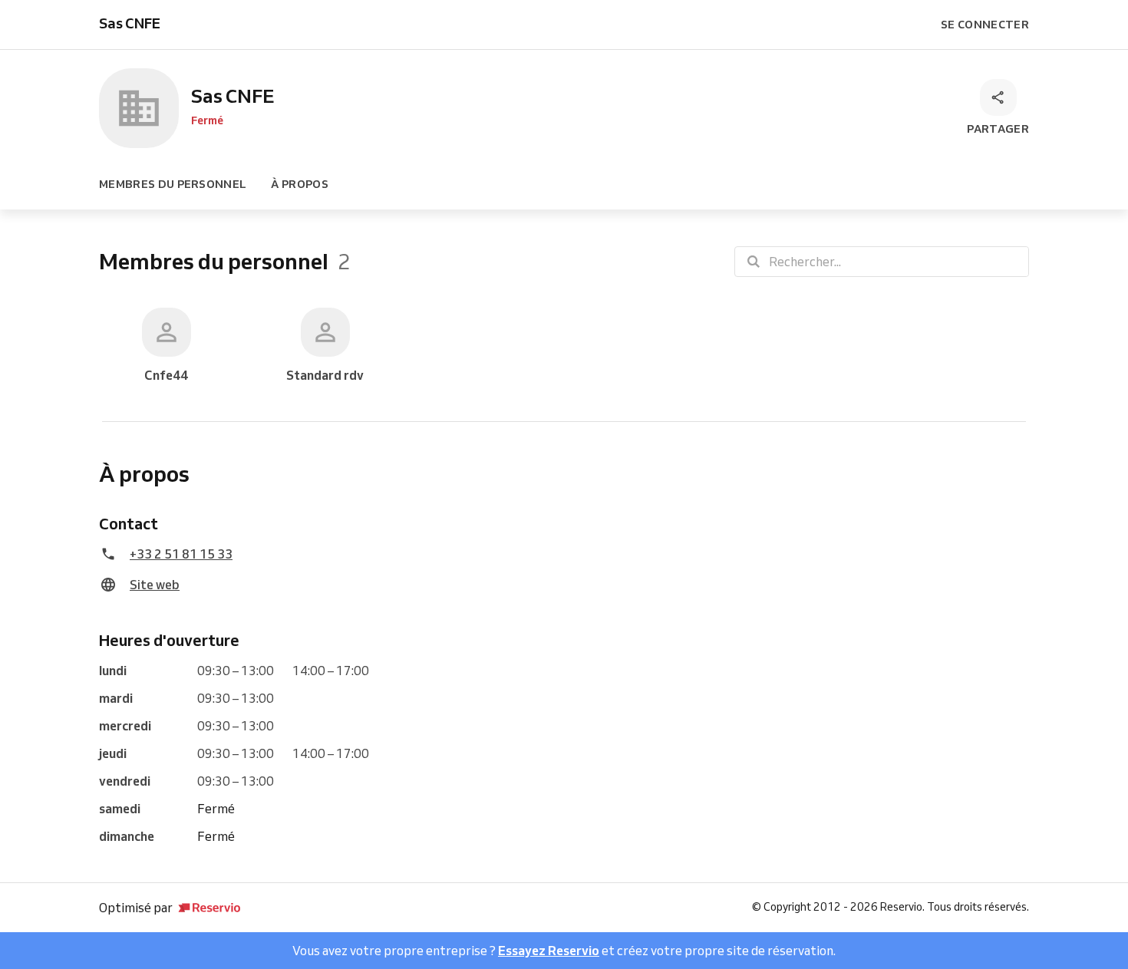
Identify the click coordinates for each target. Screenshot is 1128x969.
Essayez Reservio (548, 950)
